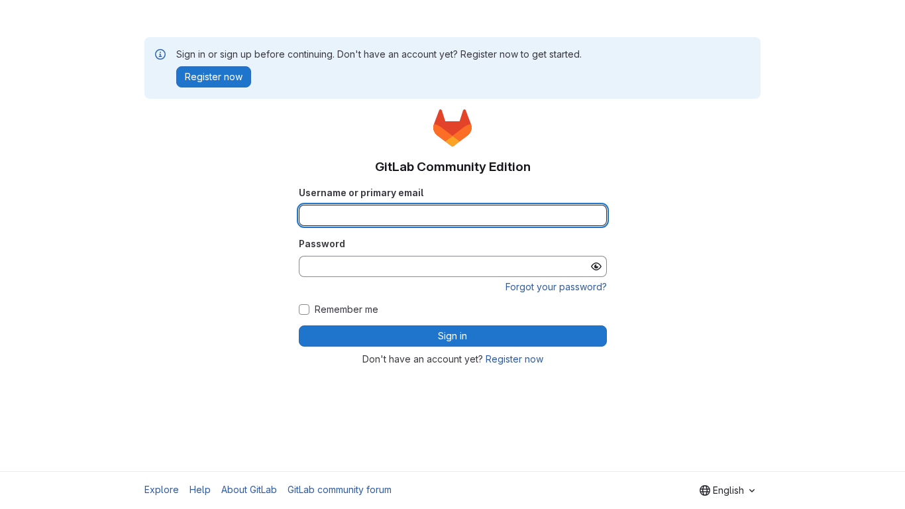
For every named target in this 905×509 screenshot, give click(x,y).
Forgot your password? (556, 286)
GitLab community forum (340, 489)
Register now (514, 359)
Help (200, 489)
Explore (161, 489)
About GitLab (249, 489)
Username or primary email (361, 192)
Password (322, 243)
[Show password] (596, 266)
